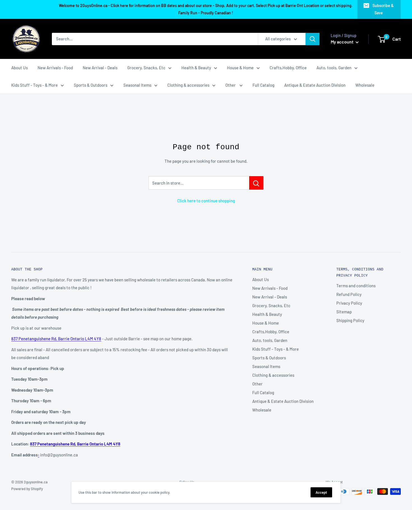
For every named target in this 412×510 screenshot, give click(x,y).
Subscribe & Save (383, 9)
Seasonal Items (137, 85)
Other (231, 85)
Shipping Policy (350, 320)
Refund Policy (349, 294)
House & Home (240, 67)
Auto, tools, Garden (333, 67)
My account (342, 41)
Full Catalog (263, 85)
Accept (321, 492)
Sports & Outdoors (90, 85)
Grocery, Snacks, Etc (146, 67)
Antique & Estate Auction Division (315, 85)
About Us (19, 67)
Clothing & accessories (188, 85)
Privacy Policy (349, 302)
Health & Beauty (196, 67)
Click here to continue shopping (206, 200)
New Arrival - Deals (100, 67)
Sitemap (344, 311)
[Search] (312, 39)
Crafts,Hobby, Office (288, 67)
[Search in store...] (256, 183)
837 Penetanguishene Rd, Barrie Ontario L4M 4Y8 (56, 338)
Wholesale (364, 85)
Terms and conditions (356, 285)
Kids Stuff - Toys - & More (34, 85)
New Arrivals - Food (55, 67)
